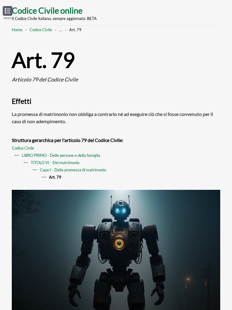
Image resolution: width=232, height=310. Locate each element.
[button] (7, 13)
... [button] (60, 29)
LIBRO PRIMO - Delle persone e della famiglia (61, 155)
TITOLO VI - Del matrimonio (55, 162)
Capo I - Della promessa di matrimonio (73, 169)
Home (17, 29)
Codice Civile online (47, 10)
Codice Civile (41, 29)
